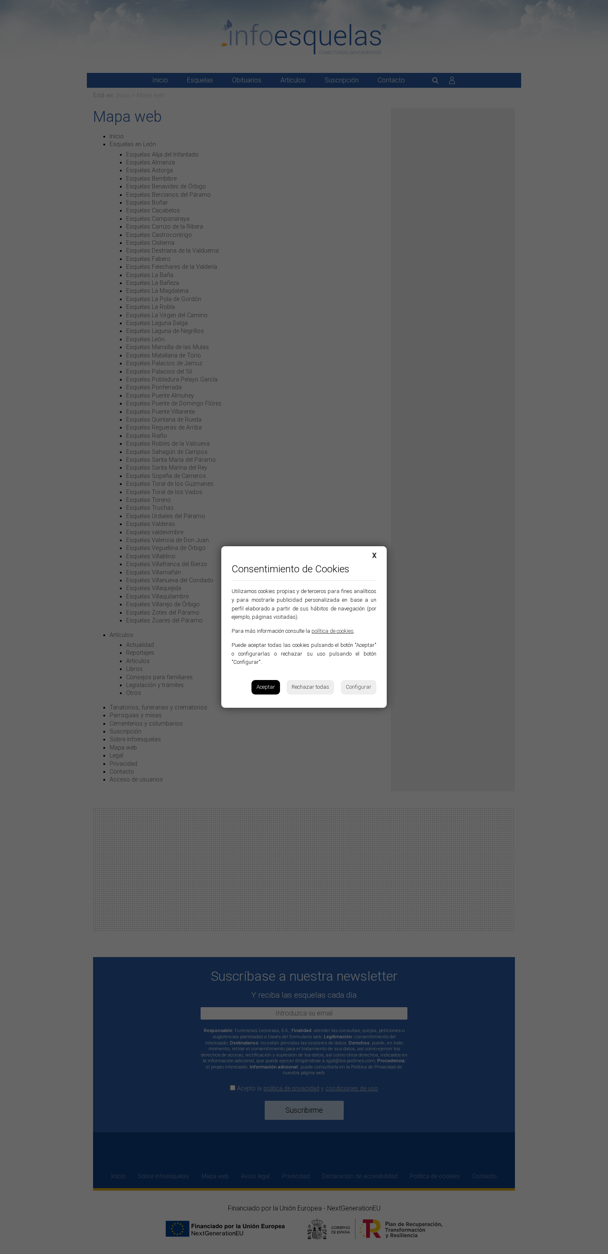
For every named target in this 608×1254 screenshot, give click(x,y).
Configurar (358, 687)
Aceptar (265, 687)
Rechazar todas (310, 687)
